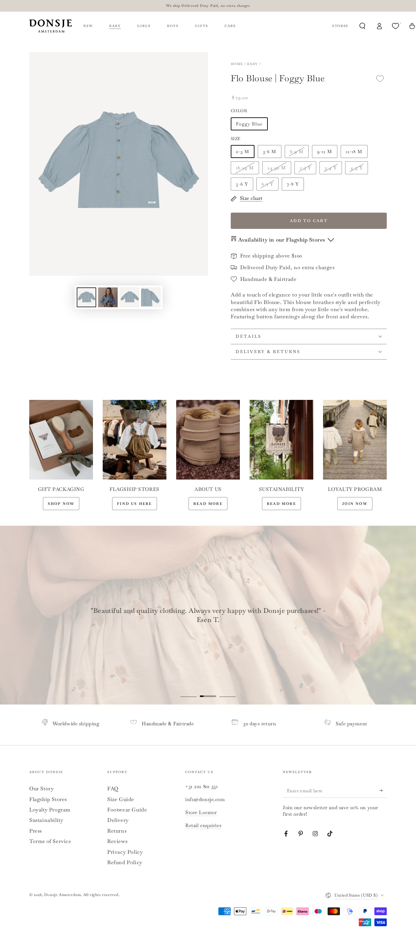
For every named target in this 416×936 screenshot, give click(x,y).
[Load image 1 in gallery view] (86, 297)
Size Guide (120, 799)
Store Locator (201, 812)
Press (35, 830)
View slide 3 (227, 691)
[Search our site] (362, 26)
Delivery (118, 820)
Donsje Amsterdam (62, 894)
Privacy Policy (125, 852)
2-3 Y (305, 168)
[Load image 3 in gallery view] (129, 297)
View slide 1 (188, 691)
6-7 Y (267, 184)
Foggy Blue (249, 124)
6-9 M (297, 151)
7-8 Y (293, 184)
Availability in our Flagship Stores (281, 239)
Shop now (61, 503)
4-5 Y (356, 168)
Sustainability (46, 820)
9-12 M (324, 151)
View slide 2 (208, 691)
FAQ (113, 788)
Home (237, 64)
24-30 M (276, 168)
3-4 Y (331, 168)
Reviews (117, 841)
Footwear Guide (127, 809)
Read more (208, 503)
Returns (116, 830)
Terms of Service (50, 841)
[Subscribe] (383, 790)
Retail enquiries (203, 825)
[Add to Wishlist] (380, 78)
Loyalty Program (50, 809)
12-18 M (354, 151)
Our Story (41, 788)
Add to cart (309, 220)
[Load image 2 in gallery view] (108, 297)
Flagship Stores (48, 799)
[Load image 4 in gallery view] (151, 297)
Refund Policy (124, 862)
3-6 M (269, 151)
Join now (355, 503)
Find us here (134, 503)
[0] (396, 26)
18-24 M (245, 168)
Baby (252, 64)
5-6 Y (242, 184)
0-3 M (242, 151)
